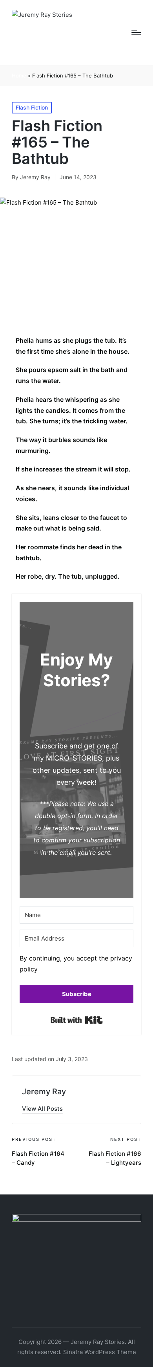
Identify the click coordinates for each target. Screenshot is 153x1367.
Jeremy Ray (44, 1091)
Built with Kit (77, 1020)
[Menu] (136, 32)
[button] (76, 966)
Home (19, 75)
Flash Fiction (32, 107)
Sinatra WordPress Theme (99, 1352)
